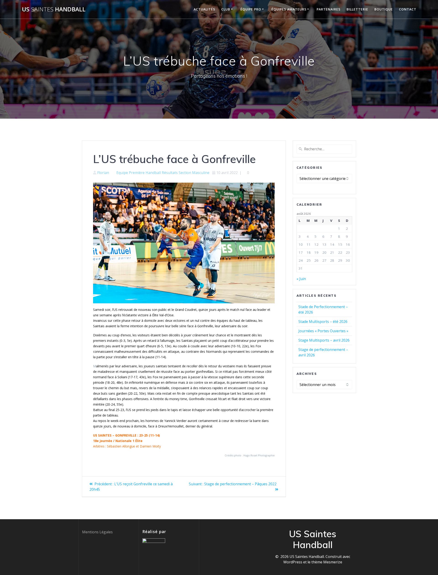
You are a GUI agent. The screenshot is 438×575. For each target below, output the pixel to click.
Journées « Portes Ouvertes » (323, 330)
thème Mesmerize (326, 562)
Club (225, 9)
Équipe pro (250, 9)
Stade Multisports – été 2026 (322, 321)
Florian (103, 172)
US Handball (54, 9)
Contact (407, 9)
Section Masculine (194, 172)
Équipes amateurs (288, 9)
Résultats (170, 172)
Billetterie (357, 9)
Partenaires (328, 9)
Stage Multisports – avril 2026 (323, 340)
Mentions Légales (97, 531)
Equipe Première (130, 172)
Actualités (204, 9)
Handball (153, 172)
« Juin (301, 278)
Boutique (383, 9)
